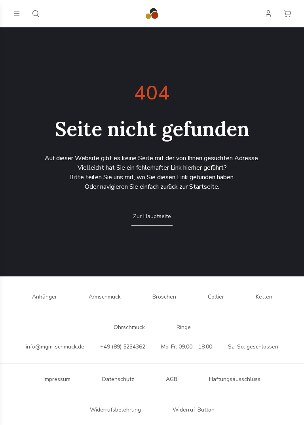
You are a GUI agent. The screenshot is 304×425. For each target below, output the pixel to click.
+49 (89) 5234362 (122, 346)
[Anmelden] (268, 13)
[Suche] (35, 13)
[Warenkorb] (287, 13)
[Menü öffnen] (17, 13)
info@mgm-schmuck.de (55, 346)
